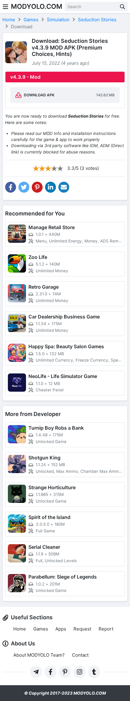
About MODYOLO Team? (39, 655)
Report (106, 629)
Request (82, 629)
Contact (80, 655)
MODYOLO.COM (36, 6)
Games (40, 629)
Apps (60, 629)
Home (19, 629)
